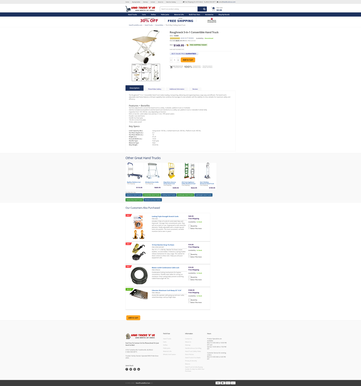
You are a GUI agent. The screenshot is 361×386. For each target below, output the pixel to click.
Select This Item (196, 228)
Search (201, 9)
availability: (192, 221)
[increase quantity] (178, 60)
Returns (187, 364)
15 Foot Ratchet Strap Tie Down (163, 245)
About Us (160, 2)
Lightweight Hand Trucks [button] (203, 195)
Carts (144, 14)
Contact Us (188, 339)
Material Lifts (179, 14)
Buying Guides (136, 2)
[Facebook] (127, 369)
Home (127, 2)
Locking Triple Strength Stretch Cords (165, 216)
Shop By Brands (223, 14)
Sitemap (145, 2)
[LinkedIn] (138, 369)
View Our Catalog (171, 2)
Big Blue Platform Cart (134, 182)
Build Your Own (194, 14)
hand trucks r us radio (193, 358)
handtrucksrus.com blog (193, 348)
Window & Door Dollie (152, 182)
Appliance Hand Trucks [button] (134, 195)
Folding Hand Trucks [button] (168, 195)
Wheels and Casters (169, 354)
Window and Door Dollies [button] (153, 200)
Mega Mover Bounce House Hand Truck (169, 182)
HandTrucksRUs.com (135, 25)
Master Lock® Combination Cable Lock (165, 268)
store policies (189, 354)
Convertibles (159, 25)
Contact (153, 2)
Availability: (200, 38)
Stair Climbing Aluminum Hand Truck (207, 182)
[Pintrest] (134, 369)
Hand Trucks (132, 14)
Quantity (194, 226)
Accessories (209, 14)
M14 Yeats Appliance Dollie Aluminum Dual (188, 182)
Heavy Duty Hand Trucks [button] (134, 200)
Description (134, 88)
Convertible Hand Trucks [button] (152, 195)
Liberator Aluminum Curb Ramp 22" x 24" (167, 290)
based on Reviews (187, 38)
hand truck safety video (193, 351)
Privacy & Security (191, 361)
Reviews (195, 89)
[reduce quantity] (171, 60)
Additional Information (177, 89)
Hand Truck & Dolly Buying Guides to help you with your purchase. (194, 369)
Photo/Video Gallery (154, 89)
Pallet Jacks (165, 14)
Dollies (153, 14)
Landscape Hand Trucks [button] (185, 195)
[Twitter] (130, 369)
